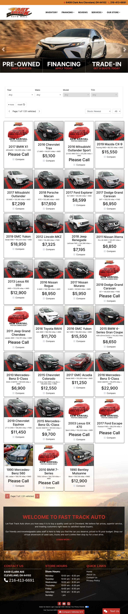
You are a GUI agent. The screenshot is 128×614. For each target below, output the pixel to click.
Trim (93, 90)
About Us (90, 574)
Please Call (18, 154)
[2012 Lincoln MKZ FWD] (48, 223)
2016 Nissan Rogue (49, 284)
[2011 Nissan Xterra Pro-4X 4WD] (109, 223)
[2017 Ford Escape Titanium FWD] (109, 409)
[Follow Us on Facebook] (59, 604)
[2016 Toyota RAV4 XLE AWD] (48, 315)
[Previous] (9, 111)
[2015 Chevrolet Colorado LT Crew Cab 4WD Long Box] (48, 361)
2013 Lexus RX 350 (18, 283)
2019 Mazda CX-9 (109, 144)
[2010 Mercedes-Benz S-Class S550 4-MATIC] (18, 361)
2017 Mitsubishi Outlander (18, 194)
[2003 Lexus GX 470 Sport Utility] (79, 409)
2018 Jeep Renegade (79, 238)
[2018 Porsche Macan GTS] (48, 179)
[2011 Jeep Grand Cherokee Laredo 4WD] (18, 316)
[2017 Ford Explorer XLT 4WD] (79, 179)
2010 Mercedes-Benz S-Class (18, 376)
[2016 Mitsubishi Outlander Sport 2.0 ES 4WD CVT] (79, 132)
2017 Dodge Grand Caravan (109, 194)
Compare (20, 159)
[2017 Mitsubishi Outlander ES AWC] (18, 179)
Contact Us (91, 577)
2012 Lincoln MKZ (49, 237)
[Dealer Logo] (25, 12)
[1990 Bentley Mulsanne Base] (79, 455)
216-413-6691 (118, 2)
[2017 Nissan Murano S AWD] (79, 269)
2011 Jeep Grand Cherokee (18, 332)
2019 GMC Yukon (18, 236)
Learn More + (64, 539)
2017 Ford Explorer (79, 192)
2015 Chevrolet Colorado (49, 376)
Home (89, 571)
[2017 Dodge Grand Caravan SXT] (109, 179)
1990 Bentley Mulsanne (79, 471)
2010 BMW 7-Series (48, 471)
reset (20, 104)
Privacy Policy (93, 580)
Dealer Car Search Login (46, 607)
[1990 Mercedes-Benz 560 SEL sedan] (18, 455)
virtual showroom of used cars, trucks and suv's (47, 534)
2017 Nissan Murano (79, 284)
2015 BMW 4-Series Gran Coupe (109, 330)
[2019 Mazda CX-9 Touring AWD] (109, 131)
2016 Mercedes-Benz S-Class (109, 376)
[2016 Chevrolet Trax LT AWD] (48, 131)
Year (9, 90)
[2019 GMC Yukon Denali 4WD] (18, 223)
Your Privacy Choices (77, 607)
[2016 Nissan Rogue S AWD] (48, 269)
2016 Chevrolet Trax (49, 146)
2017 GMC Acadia (79, 375)
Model (66, 90)
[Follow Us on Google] (68, 604)
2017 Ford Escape (109, 423)
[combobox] (20, 94)
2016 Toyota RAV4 (49, 328)
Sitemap (67, 607)
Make (37, 90)
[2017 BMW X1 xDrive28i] (18, 132)
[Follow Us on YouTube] (64, 604)
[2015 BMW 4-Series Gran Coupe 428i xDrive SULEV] (109, 315)
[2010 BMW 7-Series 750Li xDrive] (48, 455)
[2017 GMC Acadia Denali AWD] (79, 361)
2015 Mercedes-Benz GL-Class (49, 423)
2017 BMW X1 (18, 146)
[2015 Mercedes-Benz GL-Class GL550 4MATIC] (48, 407)
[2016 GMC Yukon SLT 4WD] (79, 315)
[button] (3, 49)
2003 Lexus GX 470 (79, 425)
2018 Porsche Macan (48, 194)
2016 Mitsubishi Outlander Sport (79, 148)
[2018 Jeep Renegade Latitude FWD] (79, 223)
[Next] (39, 111)
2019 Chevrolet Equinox (18, 422)
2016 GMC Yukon (79, 328)
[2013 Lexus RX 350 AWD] (18, 268)
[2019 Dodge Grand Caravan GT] (109, 270)
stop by (84, 534)
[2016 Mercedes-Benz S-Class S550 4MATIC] (109, 361)
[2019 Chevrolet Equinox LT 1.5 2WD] (18, 407)
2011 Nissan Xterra (109, 237)
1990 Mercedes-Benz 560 (18, 471)
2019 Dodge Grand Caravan (109, 286)
